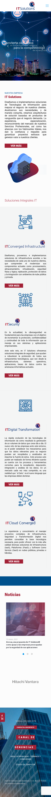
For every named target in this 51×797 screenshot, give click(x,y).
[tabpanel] (25, 626)
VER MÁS (16, 145)
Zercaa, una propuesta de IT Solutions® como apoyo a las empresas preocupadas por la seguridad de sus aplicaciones (24, 645)
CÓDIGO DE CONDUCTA (25, 764)
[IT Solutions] (25, 5)
